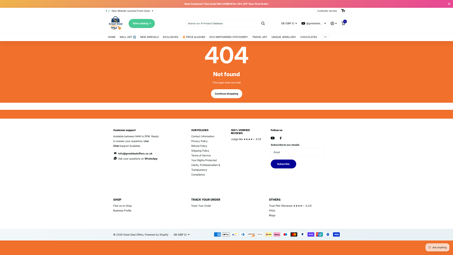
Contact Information (202, 136)
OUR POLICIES (199, 130)
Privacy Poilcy (199, 141)
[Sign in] (333, 23)
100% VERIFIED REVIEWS (240, 131)
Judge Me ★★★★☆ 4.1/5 (246, 139)
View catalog (141, 23)
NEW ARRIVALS (149, 36)
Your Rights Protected (204, 160)
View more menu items (325, 37)
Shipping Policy (200, 150)
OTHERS (275, 199)
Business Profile (122, 210)
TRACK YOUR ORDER (205, 199)
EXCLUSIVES (170, 36)
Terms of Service (201, 155)
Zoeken (263, 23)
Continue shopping (226, 93)
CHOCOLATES (308, 36)
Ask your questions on (137, 158)
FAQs (272, 210)
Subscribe (283, 163)
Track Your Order (201, 205)
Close (449, 4)
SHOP (117, 199)
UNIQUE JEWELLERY (283, 36)
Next (152, 11)
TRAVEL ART (259, 36)
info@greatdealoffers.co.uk (135, 153)
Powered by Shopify (156, 234)
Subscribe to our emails (285, 144)
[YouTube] (272, 138)
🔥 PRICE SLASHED (193, 36)
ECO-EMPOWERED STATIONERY (229, 36)
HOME (111, 36)
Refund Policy (199, 145)
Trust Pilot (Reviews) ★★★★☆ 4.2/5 (290, 205)
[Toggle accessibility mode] (343, 10)
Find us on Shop (122, 205)
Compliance (198, 174)
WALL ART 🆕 (128, 36)
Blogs (272, 215)
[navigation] (106, 11)
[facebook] (281, 138)
